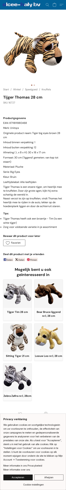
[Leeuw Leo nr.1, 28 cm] (48, 337)
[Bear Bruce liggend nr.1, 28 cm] (48, 294)
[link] (33, 483)
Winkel (17, 89)
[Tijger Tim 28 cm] (17, 294)
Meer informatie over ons (16, 469)
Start (6, 89)
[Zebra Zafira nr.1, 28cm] (17, 377)
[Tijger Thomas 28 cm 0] (33, 52)
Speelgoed (31, 89)
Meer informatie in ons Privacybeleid (22, 465)
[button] (23, 5)
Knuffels (46, 89)
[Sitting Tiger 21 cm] (17, 337)
